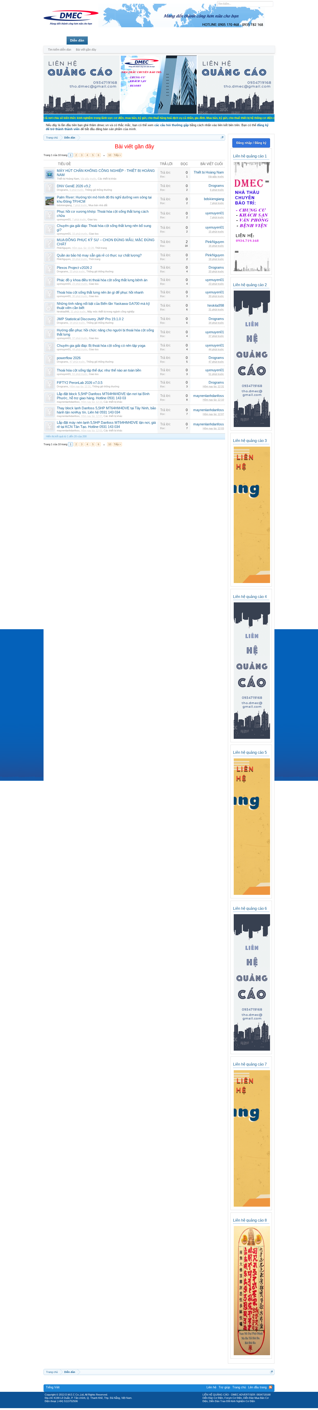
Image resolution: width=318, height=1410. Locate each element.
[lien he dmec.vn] (82, 113)
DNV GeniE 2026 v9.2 (74, 186)
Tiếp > (117, 155)
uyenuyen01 (64, 219)
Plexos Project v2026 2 (74, 268)
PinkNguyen (64, 248)
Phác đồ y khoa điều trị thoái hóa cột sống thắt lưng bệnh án (102, 280)
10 (109, 155)
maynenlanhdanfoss (68, 401)
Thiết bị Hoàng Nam (68, 178)
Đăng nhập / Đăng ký (251, 143)
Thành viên (100, 40)
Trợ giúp (224, 1387)
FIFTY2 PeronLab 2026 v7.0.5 (79, 383)
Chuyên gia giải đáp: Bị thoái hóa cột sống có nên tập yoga (101, 345)
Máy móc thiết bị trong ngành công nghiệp (110, 311)
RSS (270, 1387)
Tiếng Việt (53, 1387)
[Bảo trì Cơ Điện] (171, 1406)
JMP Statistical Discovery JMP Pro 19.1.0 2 (90, 319)
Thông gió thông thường (98, 189)
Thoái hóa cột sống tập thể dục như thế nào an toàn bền (99, 370)
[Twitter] (157, 1406)
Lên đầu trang (257, 1387)
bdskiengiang (64, 205)
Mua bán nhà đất (97, 205)
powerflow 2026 (69, 358)
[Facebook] (149, 1406)
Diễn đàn (77, 40)
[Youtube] (178, 1406)
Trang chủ (55, 40)
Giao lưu (92, 219)
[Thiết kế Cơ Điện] (164, 1406)
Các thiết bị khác (107, 178)
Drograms (62, 189)
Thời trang (101, 248)
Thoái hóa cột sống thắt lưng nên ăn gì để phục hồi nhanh (100, 292)
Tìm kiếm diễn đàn (59, 49)
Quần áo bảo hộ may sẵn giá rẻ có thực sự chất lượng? (99, 255)
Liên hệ (211, 1387)
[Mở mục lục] (222, 137)
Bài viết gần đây (86, 49)
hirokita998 (63, 311)
